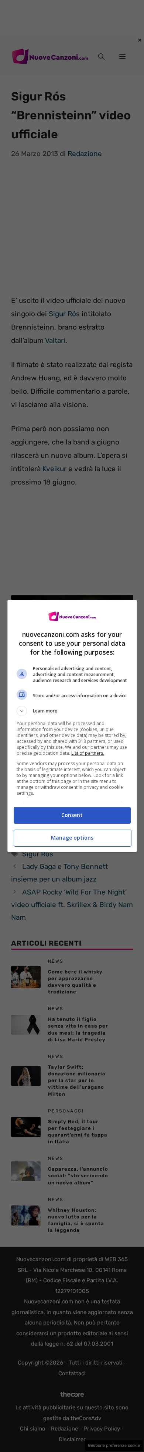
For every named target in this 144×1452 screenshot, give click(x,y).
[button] (72, 711)
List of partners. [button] (87, 753)
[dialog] (72, 726)
